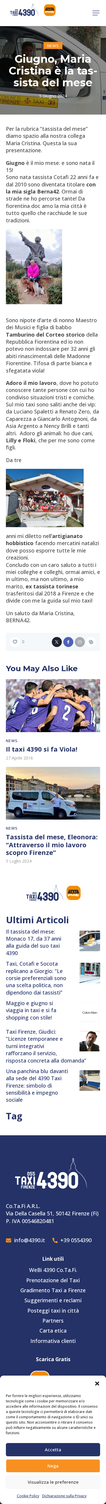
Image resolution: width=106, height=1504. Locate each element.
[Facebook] (68, 642)
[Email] (80, 642)
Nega (53, 1466)
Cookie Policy (28, 1495)
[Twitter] (57, 642)
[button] (97, 1383)
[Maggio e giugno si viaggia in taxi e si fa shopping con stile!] (90, 1012)
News (53, 45)
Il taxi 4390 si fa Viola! (41, 749)
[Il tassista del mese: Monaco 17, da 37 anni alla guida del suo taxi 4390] (90, 941)
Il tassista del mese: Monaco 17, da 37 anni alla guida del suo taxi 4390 (33, 942)
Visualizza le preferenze (53, 1482)
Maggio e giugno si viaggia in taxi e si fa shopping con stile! (31, 1010)
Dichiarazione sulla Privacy (64, 1495)
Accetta (53, 1449)
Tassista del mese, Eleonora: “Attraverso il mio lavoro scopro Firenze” (52, 844)
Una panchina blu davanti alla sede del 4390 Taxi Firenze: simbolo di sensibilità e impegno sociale (37, 1085)
